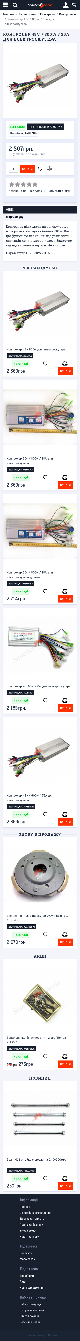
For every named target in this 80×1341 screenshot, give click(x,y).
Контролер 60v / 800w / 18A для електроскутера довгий (30, 575)
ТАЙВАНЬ (31, 133)
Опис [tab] (10, 210)
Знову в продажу (40, 834)
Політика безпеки (31, 1224)
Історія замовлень (32, 1310)
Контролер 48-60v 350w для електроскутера (38, 686)
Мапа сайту (27, 1259)
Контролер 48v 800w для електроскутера (36, 349)
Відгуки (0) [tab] (14, 217)
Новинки (40, 1078)
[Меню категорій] (6, 5)
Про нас (25, 1207)
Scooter (40, 5)
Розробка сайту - (40, 1335)
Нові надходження (32, 1287)
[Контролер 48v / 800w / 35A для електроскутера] (40, 80)
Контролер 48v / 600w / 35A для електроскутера (30, 798)
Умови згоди (28, 1230)
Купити (27, 169)
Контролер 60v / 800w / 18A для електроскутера (30, 461)
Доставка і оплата (32, 1218)
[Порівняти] (48, 169)
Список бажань (30, 1316)
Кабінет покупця (30, 1304)
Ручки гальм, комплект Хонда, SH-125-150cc (41, 916)
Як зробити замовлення (35, 1213)
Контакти (26, 1253)
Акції (40, 956)
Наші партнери (29, 1236)
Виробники (27, 1275)
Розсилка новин (30, 1322)
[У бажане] (40, 169)
